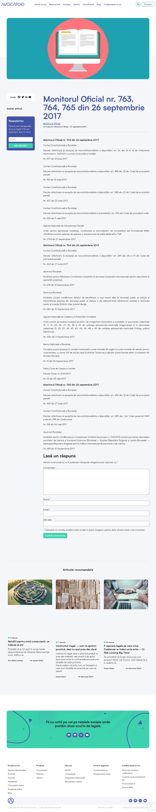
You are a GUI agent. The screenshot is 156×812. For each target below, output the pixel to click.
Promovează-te (128, 783)
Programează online (102, 774)
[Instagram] (81, 735)
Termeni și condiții (104, 807)
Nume (47, 499)
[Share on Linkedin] (26, 97)
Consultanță (88, 4)
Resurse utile (54, 4)
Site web (47, 520)
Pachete (40, 774)
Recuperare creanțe (73, 781)
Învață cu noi (40, 4)
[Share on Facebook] (19, 97)
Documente (41, 770)
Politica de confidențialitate (134, 807)
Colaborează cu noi (112, 4)
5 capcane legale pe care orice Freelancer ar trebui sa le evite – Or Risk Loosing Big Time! (124, 649)
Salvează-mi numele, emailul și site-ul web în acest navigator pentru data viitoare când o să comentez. (95, 530)
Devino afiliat (127, 787)
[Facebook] (68, 735)
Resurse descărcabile (17, 770)
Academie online (15, 789)
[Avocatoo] (12, 4)
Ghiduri (39, 778)
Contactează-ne (100, 770)
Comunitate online (16, 785)
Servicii (76, 4)
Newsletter (12, 781)
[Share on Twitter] (23, 97)
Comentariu (49, 468)
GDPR (67, 770)
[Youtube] (87, 735)
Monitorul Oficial (51, 123)
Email (46, 509)
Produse (66, 4)
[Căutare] (138, 4)
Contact (148, 4)
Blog (99, 4)
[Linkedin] (75, 735)
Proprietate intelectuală (75, 778)
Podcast (11, 774)
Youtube (11, 778)
